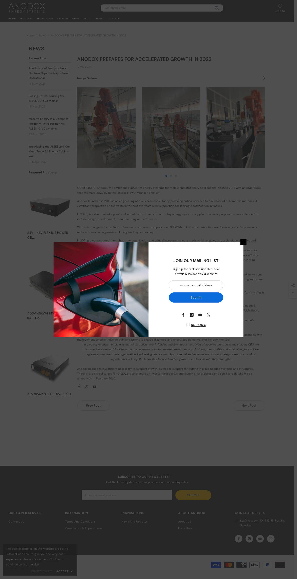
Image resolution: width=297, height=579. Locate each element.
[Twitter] (208, 315)
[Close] (243, 242)
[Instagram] (191, 315)
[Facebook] (183, 315)
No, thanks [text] (198, 325)
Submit (196, 297)
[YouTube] (200, 315)
